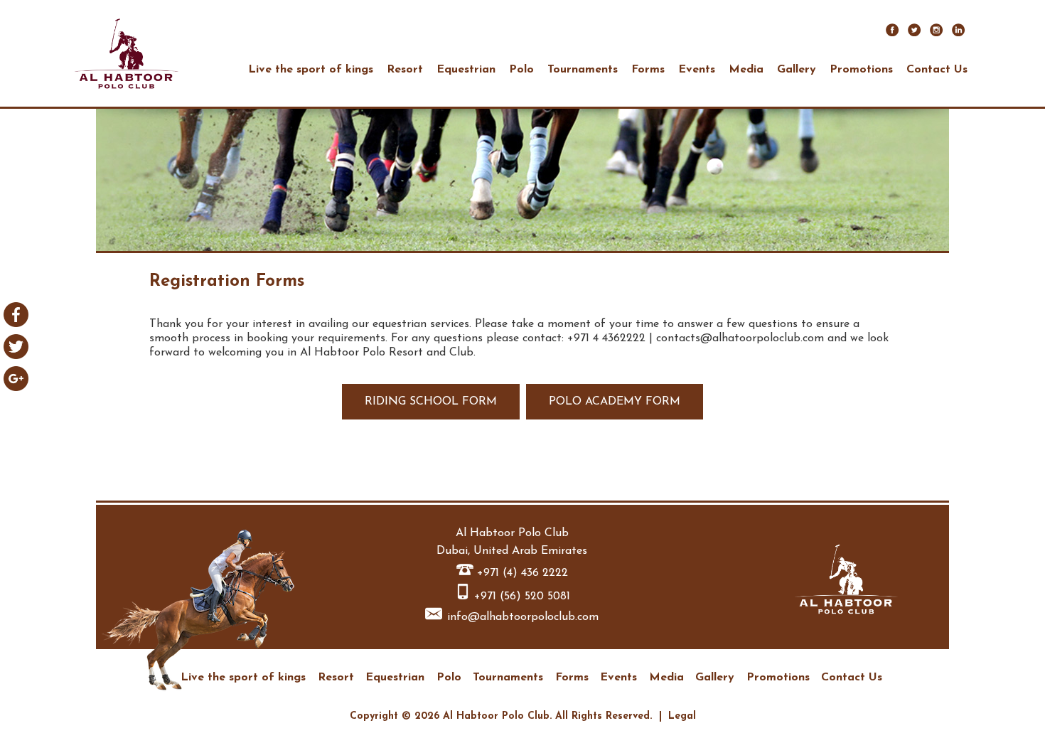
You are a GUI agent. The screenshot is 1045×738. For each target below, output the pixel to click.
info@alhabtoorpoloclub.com (523, 617)
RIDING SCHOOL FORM (431, 401)
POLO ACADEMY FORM (614, 401)
